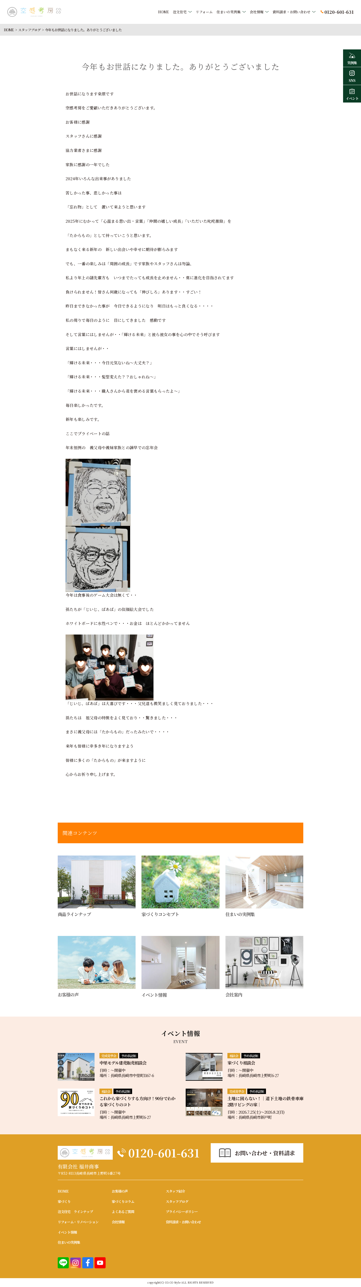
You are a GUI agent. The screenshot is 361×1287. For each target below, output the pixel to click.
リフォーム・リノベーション (78, 1221)
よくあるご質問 (123, 1211)
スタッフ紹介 (175, 1191)
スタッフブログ (29, 29)
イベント (352, 98)
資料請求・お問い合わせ (291, 11)
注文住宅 (180, 11)
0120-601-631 (163, 1153)
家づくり (64, 1201)
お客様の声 (120, 1191)
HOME (163, 11)
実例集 (352, 62)
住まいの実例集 (229, 11)
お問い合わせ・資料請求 (265, 1153)
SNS (352, 80)
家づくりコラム (123, 1201)
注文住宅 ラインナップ (75, 1211)
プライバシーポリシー (182, 1211)
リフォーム (204, 11)
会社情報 (257, 11)
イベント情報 (67, 1232)
